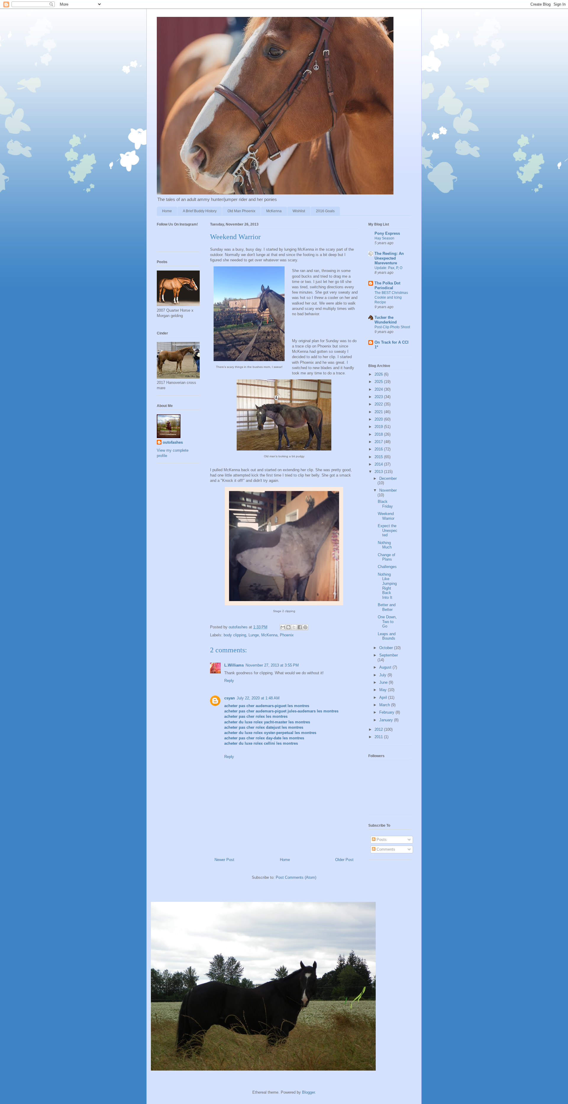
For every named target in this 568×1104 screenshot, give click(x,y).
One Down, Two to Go (387, 621)
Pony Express (387, 233)
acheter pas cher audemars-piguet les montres (266, 706)
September (388, 655)
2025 (379, 381)
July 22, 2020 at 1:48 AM (258, 698)
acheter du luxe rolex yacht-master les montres (267, 722)
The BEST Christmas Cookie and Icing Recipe (391, 297)
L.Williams (234, 665)
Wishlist (299, 211)
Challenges (387, 566)
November (388, 490)
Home (167, 211)
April (383, 697)
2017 (379, 442)
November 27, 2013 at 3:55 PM (272, 665)
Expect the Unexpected (387, 530)
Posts (381, 839)
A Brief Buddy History (200, 211)
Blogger (308, 1092)
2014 (379, 464)
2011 (379, 737)
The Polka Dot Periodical (387, 285)
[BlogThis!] (288, 627)
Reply (229, 680)
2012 (379, 729)
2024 (379, 389)
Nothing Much (385, 545)
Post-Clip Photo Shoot (392, 327)
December (388, 478)
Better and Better (387, 607)
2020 (379, 419)
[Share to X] (294, 627)
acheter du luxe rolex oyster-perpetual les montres (270, 732)
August (386, 667)
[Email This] (283, 627)
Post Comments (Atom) (296, 877)
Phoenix (287, 635)
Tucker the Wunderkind (386, 319)
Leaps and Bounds (387, 636)
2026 (379, 374)
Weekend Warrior (386, 516)
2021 (379, 412)
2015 (379, 457)
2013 (379, 471)
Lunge (253, 635)
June (384, 682)
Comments (385, 849)
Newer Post (224, 859)
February (387, 712)
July (383, 675)
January (386, 720)
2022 (379, 404)
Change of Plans (386, 557)
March (385, 705)
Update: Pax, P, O (388, 268)
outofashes (173, 442)
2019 (379, 426)
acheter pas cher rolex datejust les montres (263, 727)
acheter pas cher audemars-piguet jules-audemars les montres (281, 711)
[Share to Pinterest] (305, 627)
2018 (379, 434)
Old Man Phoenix (241, 211)
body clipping (235, 635)
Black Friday (385, 503)
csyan (229, 698)
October (386, 648)
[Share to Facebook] (300, 627)
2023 (379, 397)
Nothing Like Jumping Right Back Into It (387, 586)
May (383, 690)
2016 (379, 449)
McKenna (274, 211)
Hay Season (384, 238)
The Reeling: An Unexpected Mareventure (389, 258)
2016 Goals (325, 211)
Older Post (344, 859)
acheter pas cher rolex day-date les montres (264, 738)
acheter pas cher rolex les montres (256, 716)
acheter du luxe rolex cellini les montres (261, 743)
